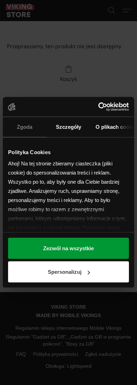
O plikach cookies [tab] (115, 127)
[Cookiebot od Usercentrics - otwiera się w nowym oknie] (98, 107)
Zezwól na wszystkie (68, 248)
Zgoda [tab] (24, 127)
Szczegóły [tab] (68, 127)
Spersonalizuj (64, 272)
